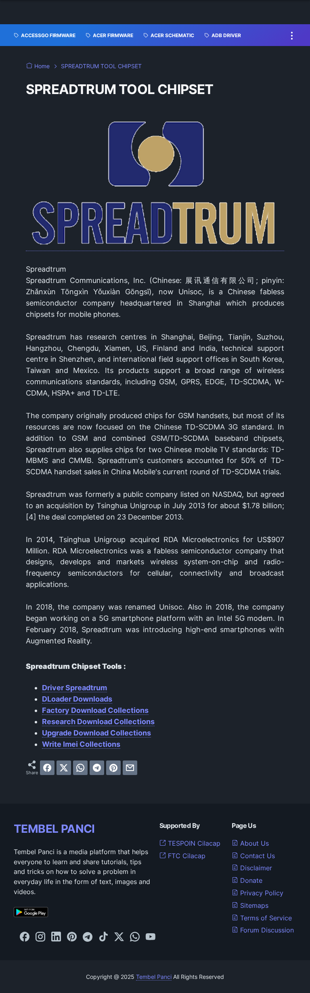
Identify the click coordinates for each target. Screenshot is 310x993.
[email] (130, 767)
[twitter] (64, 767)
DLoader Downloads (77, 699)
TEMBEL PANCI (54, 829)
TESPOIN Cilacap (193, 843)
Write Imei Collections (81, 744)
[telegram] (97, 767)
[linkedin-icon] (56, 937)
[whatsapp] (80, 767)
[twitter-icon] (119, 937)
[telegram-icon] (87, 937)
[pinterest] (113, 767)
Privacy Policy (260, 893)
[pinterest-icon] (72, 937)
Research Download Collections (98, 721)
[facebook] (47, 767)
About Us (253, 843)
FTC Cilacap (185, 856)
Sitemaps (253, 905)
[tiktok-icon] (103, 937)
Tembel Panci (154, 976)
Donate (250, 880)
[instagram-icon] (40, 937)
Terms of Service (265, 918)
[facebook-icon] (24, 937)
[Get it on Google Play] (31, 915)
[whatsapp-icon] (135, 937)
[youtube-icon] (150, 937)
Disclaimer (255, 868)
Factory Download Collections (95, 710)
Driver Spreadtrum (74, 687)
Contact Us (256, 856)
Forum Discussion (266, 930)
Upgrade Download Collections (96, 733)
